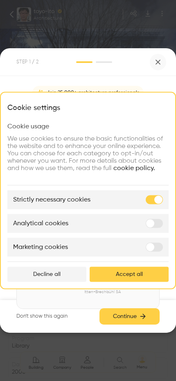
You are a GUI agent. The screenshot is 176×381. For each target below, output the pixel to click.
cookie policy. (134, 168)
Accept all (129, 274)
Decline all (47, 274)
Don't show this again (42, 316)
